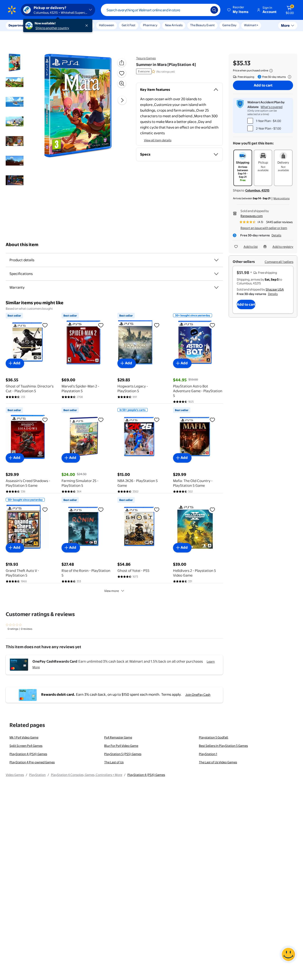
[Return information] (288, 77)
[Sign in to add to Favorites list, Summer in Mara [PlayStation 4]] (121, 73)
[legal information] (271, 71)
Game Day (229, 25)
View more (111, 591)
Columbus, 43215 (257, 190)
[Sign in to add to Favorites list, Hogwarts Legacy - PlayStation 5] (156, 325)
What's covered (271, 107)
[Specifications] (216, 274)
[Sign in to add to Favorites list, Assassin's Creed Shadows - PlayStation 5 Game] (45, 419)
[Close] (87, 25)
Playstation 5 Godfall (213, 737)
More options (281, 198)
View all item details (157, 140)
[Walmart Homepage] (12, 10)
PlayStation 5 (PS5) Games (122, 754)
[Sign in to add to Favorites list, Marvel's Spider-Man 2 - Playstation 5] (101, 325)
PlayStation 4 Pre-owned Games (32, 762)
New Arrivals (174, 25)
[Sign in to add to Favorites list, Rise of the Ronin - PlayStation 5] (101, 509)
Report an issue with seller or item (264, 228)
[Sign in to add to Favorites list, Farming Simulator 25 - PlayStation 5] (101, 419)
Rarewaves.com (252, 216)
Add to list (251, 246)
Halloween (106, 25)
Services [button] (47, 25)
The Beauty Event (202, 25)
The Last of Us (114, 762)
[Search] (214, 10)
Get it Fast (128, 25)
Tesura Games (146, 58)
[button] (238, 10)
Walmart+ (251, 25)
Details (276, 235)
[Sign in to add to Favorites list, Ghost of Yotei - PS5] (156, 509)
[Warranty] (216, 287)
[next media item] (122, 100)
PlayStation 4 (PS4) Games (28, 754)
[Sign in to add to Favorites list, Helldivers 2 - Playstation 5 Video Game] (212, 509)
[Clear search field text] (203, 10)
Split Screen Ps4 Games (25, 745)
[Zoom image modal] (121, 83)
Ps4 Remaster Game (118, 737)
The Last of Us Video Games (218, 762)
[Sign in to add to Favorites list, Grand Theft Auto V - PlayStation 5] (45, 509)
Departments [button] (18, 25)
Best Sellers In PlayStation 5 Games (223, 745)
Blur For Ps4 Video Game (121, 745)
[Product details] (216, 260)
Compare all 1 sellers (279, 262)
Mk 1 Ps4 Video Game (23, 737)
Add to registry (282, 246)
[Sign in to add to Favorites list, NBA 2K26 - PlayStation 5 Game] (156, 419)
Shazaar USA (275, 289)
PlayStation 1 (208, 754)
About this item (22, 244)
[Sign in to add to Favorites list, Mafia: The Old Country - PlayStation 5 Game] (212, 419)
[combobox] (160, 10)
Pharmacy (150, 25)
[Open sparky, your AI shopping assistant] (288, 954)
